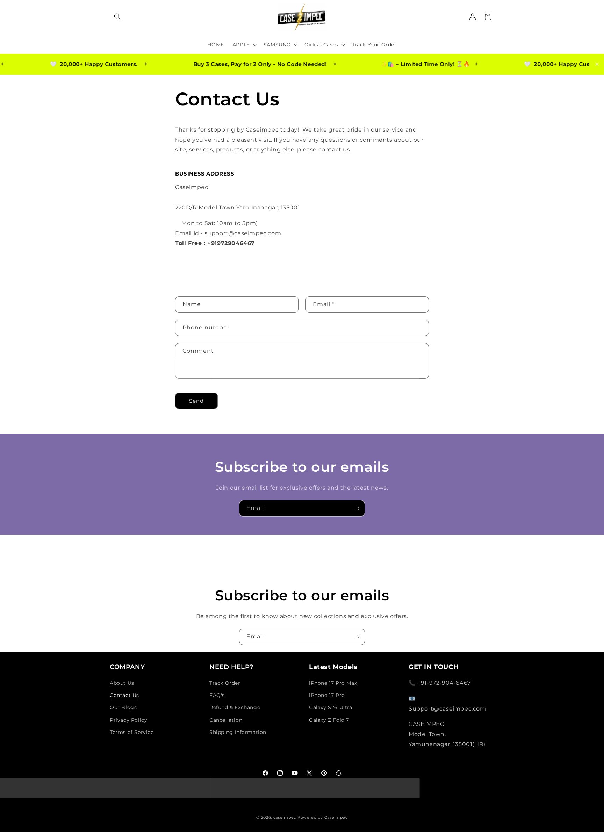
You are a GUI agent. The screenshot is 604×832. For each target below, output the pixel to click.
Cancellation (225, 720)
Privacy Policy (128, 720)
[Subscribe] (357, 508)
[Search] (117, 16)
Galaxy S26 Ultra (330, 707)
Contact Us (124, 695)
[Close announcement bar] (597, 64)
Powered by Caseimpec (322, 817)
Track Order (224, 683)
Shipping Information (237, 732)
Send (196, 401)
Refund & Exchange (234, 707)
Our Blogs (123, 707)
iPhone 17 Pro (327, 695)
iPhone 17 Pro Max (333, 683)
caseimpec (284, 817)
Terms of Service (132, 732)
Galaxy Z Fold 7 (329, 720)
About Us (122, 683)
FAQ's (217, 695)
